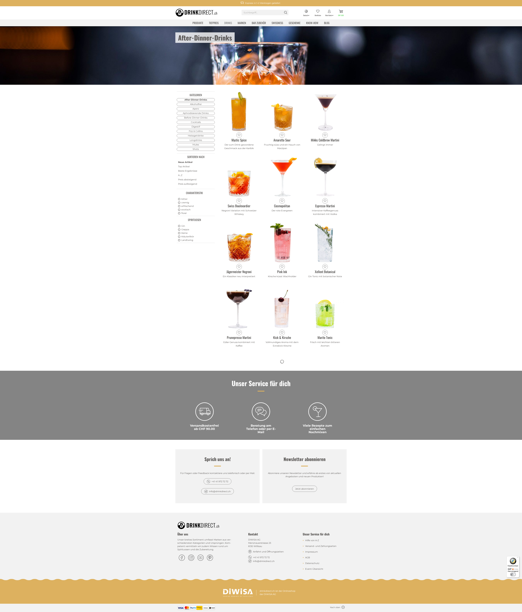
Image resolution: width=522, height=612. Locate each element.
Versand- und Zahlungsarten (320, 546)
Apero (195, 108)
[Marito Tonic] (325, 308)
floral (184, 213)
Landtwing (187, 240)
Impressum (311, 552)
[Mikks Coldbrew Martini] (325, 111)
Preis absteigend (187, 179)
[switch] (513, 574)
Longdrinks (196, 140)
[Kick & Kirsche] (282, 308)
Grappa (185, 229)
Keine (184, 233)
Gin (183, 226)
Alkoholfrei (196, 104)
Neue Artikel (185, 162)
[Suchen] (285, 12)
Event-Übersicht (314, 569)
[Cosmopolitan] (282, 177)
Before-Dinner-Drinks (195, 117)
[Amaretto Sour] (282, 111)
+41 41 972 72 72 (220, 481)
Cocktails (196, 122)
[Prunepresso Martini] (239, 308)
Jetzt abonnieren (304, 489)
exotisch (186, 209)
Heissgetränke (196, 135)
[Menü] (517, 558)
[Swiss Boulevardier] (239, 177)
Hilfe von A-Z (312, 540)
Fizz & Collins (196, 131)
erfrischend (187, 206)
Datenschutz (312, 563)
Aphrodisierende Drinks (196, 113)
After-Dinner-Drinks (195, 99)
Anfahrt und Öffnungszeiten (268, 551)
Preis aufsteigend (187, 184)
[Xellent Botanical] (325, 243)
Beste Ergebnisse (187, 171)
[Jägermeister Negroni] (239, 243)
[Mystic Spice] (239, 111)
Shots (196, 149)
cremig (185, 202)
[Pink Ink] (282, 243)
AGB (307, 557)
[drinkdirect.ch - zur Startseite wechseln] (192, 11)
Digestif (196, 126)
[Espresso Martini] (325, 177)
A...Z (180, 175)
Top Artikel (184, 166)
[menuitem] (265, 13)
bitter (184, 199)
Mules (195, 144)
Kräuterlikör (187, 236)
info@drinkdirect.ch (220, 491)
